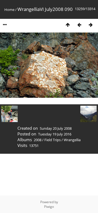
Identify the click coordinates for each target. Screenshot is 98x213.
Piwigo (49, 206)
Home (9, 9)
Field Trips (52, 139)
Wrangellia (72, 139)
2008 (37, 139)
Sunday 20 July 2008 (56, 128)
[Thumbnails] (68, 25)
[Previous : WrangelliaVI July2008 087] (79, 25)
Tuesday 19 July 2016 (54, 134)
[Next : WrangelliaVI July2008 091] (90, 25)
